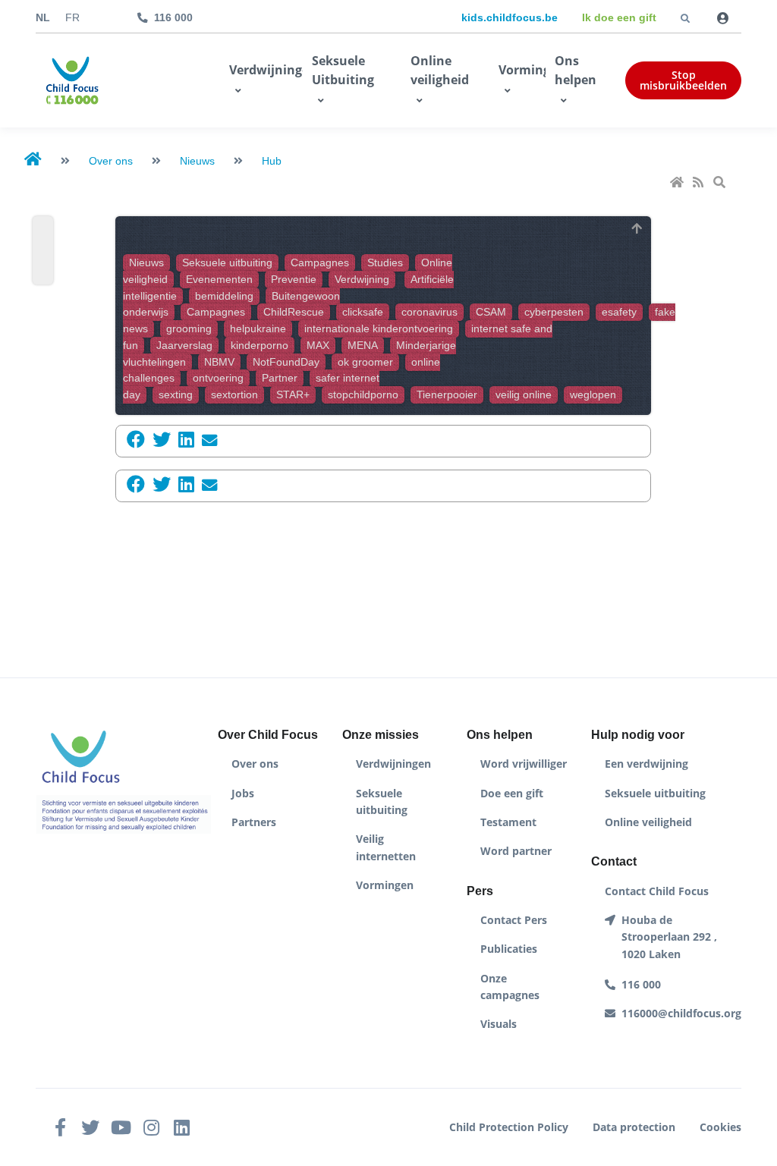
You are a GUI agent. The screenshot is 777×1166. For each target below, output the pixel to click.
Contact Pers (513, 920)
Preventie (293, 279)
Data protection (634, 1127)
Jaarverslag (184, 345)
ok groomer (365, 362)
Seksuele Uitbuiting (343, 70)
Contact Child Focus (657, 891)
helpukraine (258, 329)
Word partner (516, 851)
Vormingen (385, 885)
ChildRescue (293, 312)
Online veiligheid (440, 70)
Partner (279, 378)
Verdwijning (362, 279)
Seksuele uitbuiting (227, 263)
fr (72, 18)
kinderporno (259, 345)
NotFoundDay (286, 362)
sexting (176, 395)
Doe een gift (511, 793)
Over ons (254, 763)
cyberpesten (554, 312)
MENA (363, 345)
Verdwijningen (266, 69)
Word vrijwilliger (523, 763)
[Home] (678, 183)
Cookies (720, 1127)
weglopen (593, 395)
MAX (318, 345)
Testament (508, 822)
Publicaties (508, 948)
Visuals (498, 1024)
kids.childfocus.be (509, 17)
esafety (619, 312)
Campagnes (320, 263)
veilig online (523, 395)
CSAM (491, 312)
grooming (189, 329)
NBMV (219, 362)
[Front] (72, 80)
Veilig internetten (386, 847)
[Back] (637, 229)
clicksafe (362, 312)
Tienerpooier (447, 395)
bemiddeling (224, 296)
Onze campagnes (509, 986)
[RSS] (699, 183)
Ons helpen (575, 70)
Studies (385, 263)
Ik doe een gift (619, 17)
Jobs (242, 793)
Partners (253, 822)
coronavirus (429, 312)
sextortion (234, 395)
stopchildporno (363, 395)
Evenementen (219, 279)
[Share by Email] (205, 440)
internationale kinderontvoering (378, 329)
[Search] (721, 183)
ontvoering (218, 378)
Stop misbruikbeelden (683, 80)
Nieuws (146, 263)
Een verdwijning (646, 763)
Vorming (522, 69)
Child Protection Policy (508, 1127)
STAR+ (293, 395)
